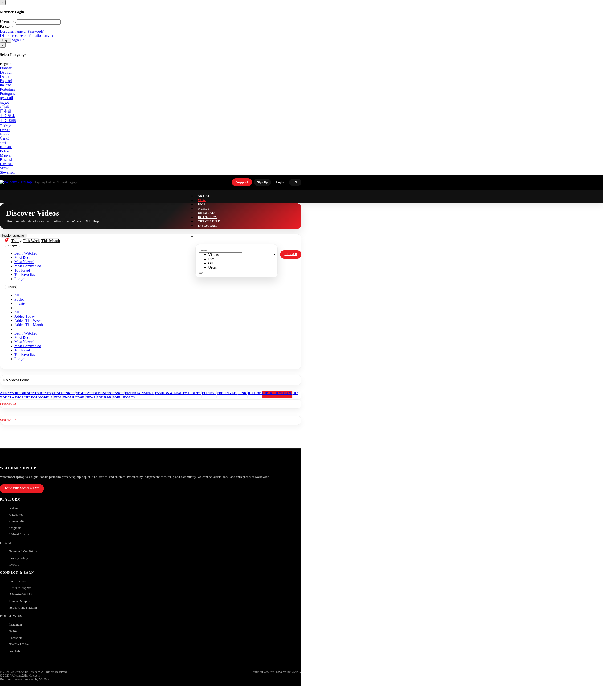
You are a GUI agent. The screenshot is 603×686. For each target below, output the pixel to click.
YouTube (15, 651)
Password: (7, 27)
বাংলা (3, 143)
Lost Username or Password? (22, 31)
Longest (20, 359)
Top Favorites (24, 354)
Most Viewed (24, 342)
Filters (11, 287)
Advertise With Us (21, 594)
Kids (58, 397)
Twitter (13, 631)
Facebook (15, 638)
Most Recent (23, 337)
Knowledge (74, 397)
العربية (5, 102)
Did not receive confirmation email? (26, 35)
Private (19, 303)
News (91, 397)
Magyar (6, 155)
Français (6, 68)
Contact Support (19, 601)
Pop (100, 397)
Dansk (5, 130)
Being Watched (25, 333)
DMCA (14, 564)
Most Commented (27, 346)
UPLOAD (290, 254)
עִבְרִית (4, 107)
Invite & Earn (18, 581)
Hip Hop (255, 393)
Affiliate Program (20, 588)
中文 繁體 (8, 121)
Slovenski (7, 172)
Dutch (4, 77)
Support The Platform (23, 607)
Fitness (209, 393)
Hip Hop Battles (277, 393)
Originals (15, 528)
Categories (16, 514)
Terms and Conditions (23, 551)
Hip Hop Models (38, 397)
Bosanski (7, 160)
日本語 (5, 111)
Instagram (207, 225)
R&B (108, 397)
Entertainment (139, 393)
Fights (194, 393)
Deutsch (6, 72)
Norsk (4, 134)
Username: (8, 22)
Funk (242, 393)
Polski (4, 151)
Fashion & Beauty (171, 393)
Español (6, 81)
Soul (117, 397)
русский (6, 98)
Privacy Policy (18, 558)
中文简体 (7, 116)
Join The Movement (22, 488)
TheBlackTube (19, 644)
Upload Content (19, 534)
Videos (13, 508)
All (16, 295)
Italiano (5, 85)
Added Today (24, 316)
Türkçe (5, 126)
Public (19, 299)
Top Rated (22, 350)
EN (295, 182)
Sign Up (18, 40)
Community (17, 521)
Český (4, 138)
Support (242, 182)
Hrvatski (6, 164)
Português (7, 89)
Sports (128, 397)
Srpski (4, 168)
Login (5, 40)
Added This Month (28, 325)
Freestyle (227, 393)
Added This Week (27, 320)
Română (6, 147)
